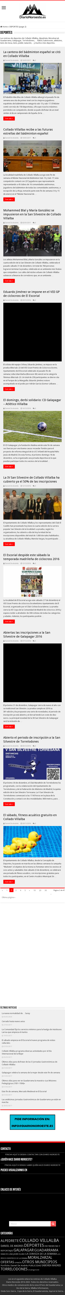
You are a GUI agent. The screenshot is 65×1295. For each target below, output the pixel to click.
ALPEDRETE (10, 1241)
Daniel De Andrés (12, 60)
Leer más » (9, 118)
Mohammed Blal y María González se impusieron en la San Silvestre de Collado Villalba (32, 214)
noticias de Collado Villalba (45, 1279)
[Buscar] (53, 1223)
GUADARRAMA (46, 1250)
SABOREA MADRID (51, 1265)
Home (5, 27)
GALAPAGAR (24, 1250)
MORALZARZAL (40, 1257)
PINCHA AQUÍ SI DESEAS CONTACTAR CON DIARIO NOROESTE (32, 1154)
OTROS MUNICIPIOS (39, 1262)
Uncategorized (33, 1270)
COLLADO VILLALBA (39, 1240)
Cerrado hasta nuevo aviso (13, 1021)
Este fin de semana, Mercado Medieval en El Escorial (24, 1091)
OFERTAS (7, 1262)
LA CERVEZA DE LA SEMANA (41, 1253)
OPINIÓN (18, 1263)
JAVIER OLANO (19, 1254)
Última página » (8, 897)
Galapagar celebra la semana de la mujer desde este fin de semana (31, 1072)
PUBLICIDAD (34, 1265)
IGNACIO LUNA (7, 1254)
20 (40, 890)
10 (34, 890)
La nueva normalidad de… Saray (16, 1013)
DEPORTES (34, 1245)
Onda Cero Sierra (8, 1291)
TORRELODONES (14, 1269)
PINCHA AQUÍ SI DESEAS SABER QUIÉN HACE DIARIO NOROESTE (32, 1165)
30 (46, 890)
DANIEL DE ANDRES (12, 1245)
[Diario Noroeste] (32, 10)
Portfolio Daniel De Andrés (14, 1265)
